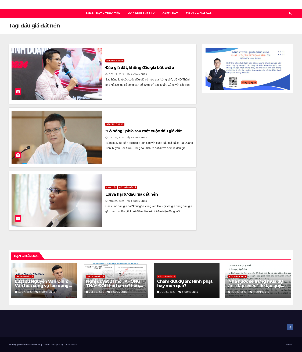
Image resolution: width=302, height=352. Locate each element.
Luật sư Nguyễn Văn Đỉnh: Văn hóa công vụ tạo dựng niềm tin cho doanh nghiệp (42, 286)
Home (289, 344)
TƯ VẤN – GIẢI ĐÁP (199, 13)
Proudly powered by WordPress (25, 344)
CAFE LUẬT (170, 13)
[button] (290, 13)
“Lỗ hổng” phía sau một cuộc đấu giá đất (143, 131)
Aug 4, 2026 (25, 292)
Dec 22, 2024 (116, 74)
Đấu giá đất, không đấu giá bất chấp (139, 67)
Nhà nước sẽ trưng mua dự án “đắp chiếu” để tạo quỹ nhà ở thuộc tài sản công (255, 286)
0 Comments (139, 74)
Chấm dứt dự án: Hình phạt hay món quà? (184, 283)
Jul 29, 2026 (239, 292)
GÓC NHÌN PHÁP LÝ (141, 13)
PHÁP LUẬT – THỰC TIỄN (103, 13)
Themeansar (70, 344)
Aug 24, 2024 (116, 201)
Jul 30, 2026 (96, 292)
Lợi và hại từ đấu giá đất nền (131, 194)
